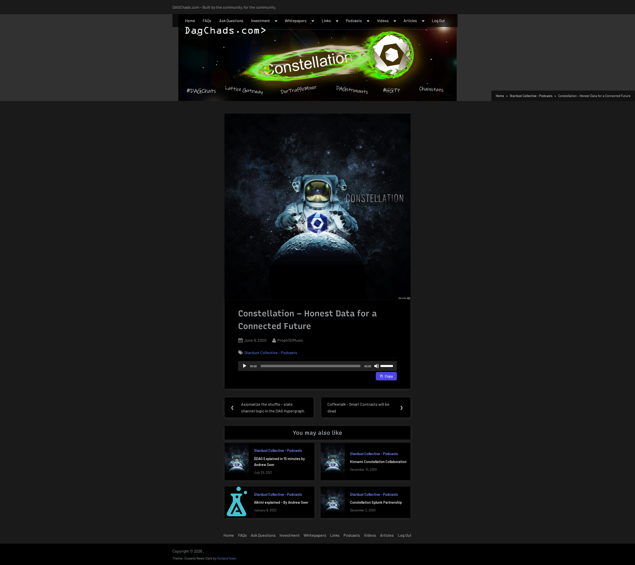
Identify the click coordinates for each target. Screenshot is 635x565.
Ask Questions (231, 20)
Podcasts (354, 20)
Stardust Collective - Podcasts (270, 352)
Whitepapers (296, 20)
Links (326, 20)
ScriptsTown (226, 558)
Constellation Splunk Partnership (376, 502)
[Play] (244, 366)
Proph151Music (290, 339)
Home (190, 20)
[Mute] (376, 366)
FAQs (207, 20)
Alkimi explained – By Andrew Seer (281, 502)
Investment (260, 20)
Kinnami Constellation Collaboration (378, 462)
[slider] (387, 365)
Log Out (438, 20)
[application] (317, 366)
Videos (383, 20)
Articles (410, 20)
